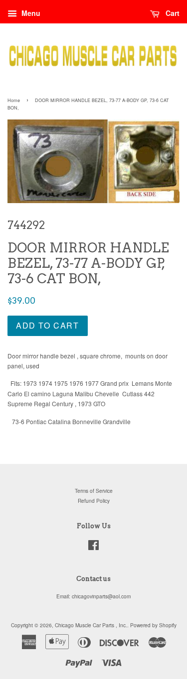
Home (13, 100)
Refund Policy (94, 500)
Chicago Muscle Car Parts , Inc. (91, 625)
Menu (29, 13)
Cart (172, 13)
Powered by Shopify (153, 625)
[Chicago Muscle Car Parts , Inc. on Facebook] (93, 547)
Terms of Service (94, 490)
